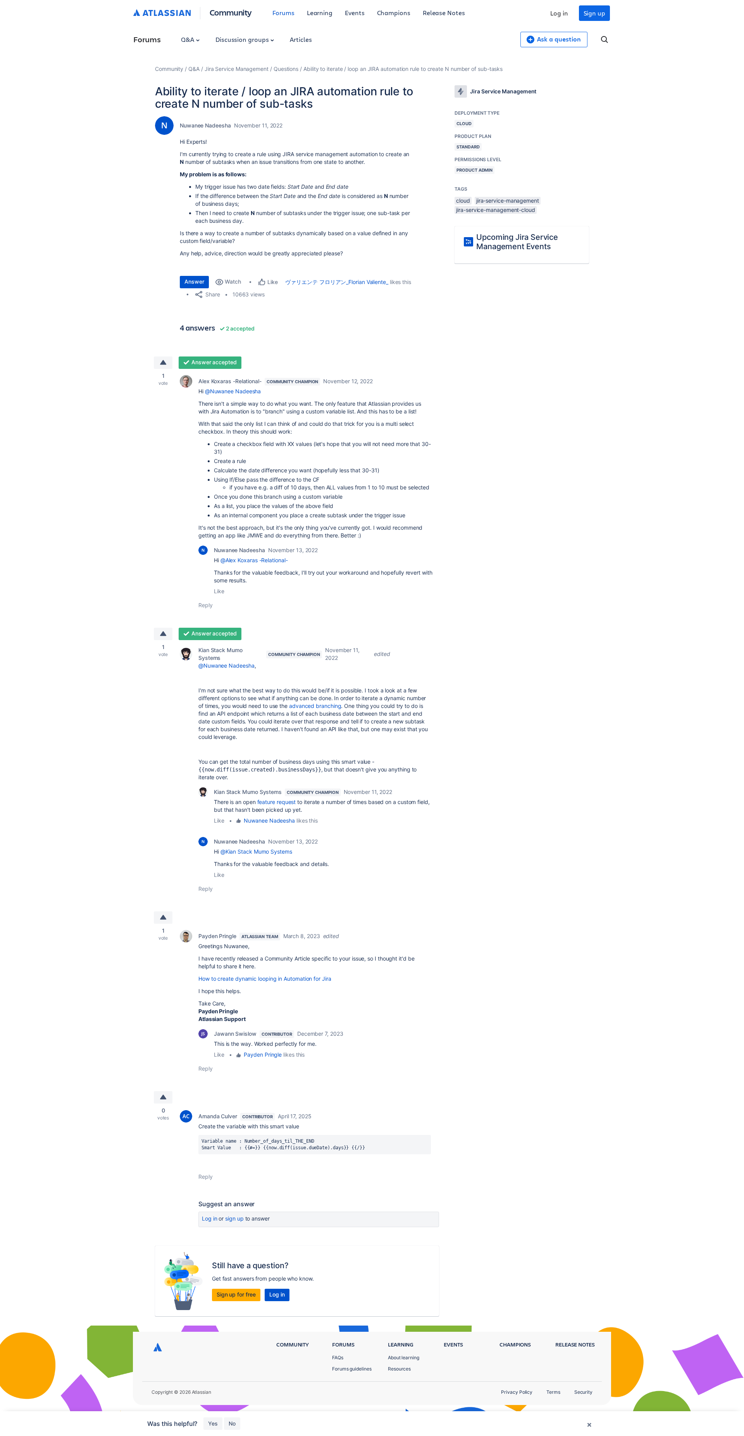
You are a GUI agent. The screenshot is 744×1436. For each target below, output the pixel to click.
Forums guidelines (352, 1369)
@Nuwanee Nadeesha (233, 391)
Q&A (188, 39)
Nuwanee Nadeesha (205, 125)
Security (583, 1392)
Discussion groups (242, 39)
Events (355, 13)
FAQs (337, 1357)
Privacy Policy (516, 1392)
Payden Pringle (217, 936)
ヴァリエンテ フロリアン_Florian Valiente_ (336, 282)
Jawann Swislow (235, 1033)
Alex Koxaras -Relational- (230, 381)
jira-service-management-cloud (495, 210)
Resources (399, 1369)
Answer (194, 281)
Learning (319, 13)
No (232, 1423)
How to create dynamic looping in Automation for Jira (264, 978)
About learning (403, 1357)
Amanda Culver (217, 1116)
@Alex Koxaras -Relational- (254, 560)
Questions (286, 68)
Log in (559, 13)
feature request (276, 802)
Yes (213, 1423)
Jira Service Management (237, 68)
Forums (283, 13)
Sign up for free (236, 1294)
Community (231, 12)
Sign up (594, 13)
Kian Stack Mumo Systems (220, 654)
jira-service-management (507, 200)
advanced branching (315, 706)
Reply (205, 605)
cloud (463, 200)
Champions (393, 13)
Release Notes (444, 13)
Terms (553, 1392)
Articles (301, 39)
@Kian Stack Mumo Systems (256, 851)
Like (219, 591)
